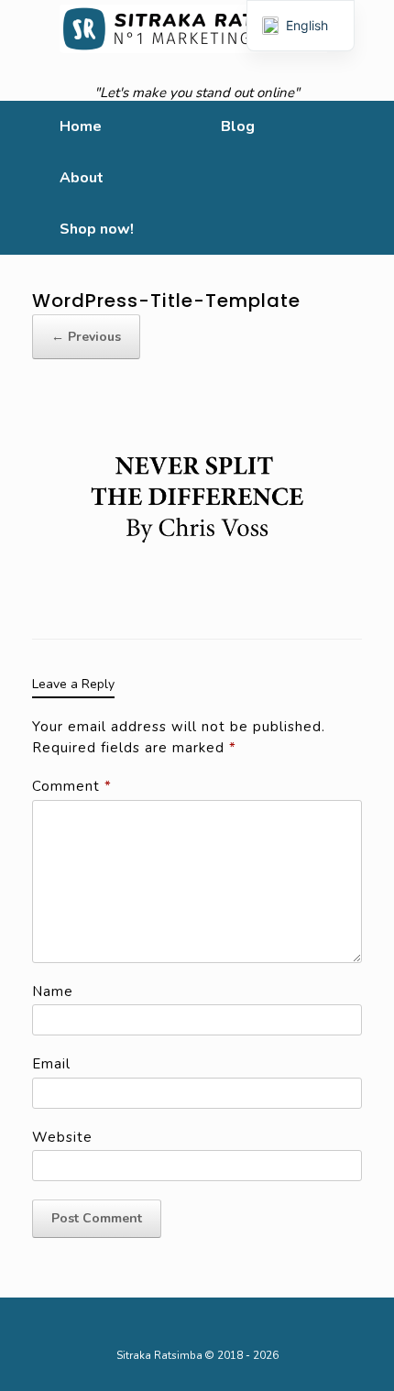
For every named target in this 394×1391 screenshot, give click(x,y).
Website (62, 1137)
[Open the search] (367, 178)
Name (52, 991)
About (82, 178)
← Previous (86, 336)
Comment (72, 786)
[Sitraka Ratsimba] (197, 28)
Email (51, 1064)
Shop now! (97, 229)
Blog (238, 126)
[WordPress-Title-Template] (197, 497)
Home (81, 126)
